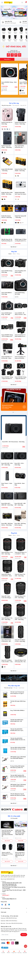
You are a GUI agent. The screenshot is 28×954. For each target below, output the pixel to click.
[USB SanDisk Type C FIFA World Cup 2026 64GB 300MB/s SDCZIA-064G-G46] (5, 760)
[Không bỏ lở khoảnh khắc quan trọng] (14, 395)
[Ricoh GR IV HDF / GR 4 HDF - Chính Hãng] (7, 455)
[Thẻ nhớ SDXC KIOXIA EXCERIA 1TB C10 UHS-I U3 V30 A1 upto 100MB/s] (5, 750)
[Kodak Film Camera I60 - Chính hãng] (20, 208)
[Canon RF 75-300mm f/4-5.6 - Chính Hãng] (20, 632)
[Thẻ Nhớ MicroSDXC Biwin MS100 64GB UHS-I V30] (5, 723)
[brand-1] (6, 809)
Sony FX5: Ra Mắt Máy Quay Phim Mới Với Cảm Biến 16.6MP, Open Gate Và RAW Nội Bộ (7, 833)
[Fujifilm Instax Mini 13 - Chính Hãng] (7, 114)
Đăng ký (24, 934)
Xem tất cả (13, 246)
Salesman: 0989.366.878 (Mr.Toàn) (9, 918)
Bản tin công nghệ (14, 816)
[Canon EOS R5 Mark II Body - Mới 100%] (7, 305)
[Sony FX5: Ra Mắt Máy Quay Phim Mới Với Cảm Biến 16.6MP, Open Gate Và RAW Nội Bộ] (7, 824)
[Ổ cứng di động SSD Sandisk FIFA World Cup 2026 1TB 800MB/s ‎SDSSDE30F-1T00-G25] (5, 769)
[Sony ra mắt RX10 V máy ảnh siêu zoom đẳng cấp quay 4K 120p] (20, 847)
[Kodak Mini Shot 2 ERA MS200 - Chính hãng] (20, 161)
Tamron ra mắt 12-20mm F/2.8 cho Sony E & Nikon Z (7, 854)
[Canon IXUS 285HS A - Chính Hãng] (7, 284)
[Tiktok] (5, 905)
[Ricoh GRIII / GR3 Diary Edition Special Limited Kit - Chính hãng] (20, 515)
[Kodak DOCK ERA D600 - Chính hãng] (7, 161)
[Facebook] (2, 904)
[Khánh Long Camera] (8, 2)
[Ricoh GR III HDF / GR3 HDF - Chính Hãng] (20, 495)
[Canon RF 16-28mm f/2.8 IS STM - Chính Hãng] (7, 566)
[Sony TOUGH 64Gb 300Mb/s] (5, 713)
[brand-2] (17, 809)
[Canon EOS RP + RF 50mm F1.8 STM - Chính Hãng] (20, 305)
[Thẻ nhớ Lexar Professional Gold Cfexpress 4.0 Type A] (5, 695)
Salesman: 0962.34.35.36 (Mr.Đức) (9, 920)
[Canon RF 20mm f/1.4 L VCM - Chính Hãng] (20, 610)
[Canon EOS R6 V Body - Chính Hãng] (7, 263)
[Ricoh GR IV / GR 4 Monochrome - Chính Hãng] (14, 428)
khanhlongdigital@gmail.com (9, 898)
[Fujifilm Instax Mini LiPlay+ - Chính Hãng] (7, 138)
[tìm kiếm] (22, 2)
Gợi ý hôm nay (14, 103)
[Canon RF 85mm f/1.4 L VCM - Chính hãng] (7, 544)
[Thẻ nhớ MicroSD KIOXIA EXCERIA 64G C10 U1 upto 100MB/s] (5, 732)
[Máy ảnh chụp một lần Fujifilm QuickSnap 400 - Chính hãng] (7, 231)
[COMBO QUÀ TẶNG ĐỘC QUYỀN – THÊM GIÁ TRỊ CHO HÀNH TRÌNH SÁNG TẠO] (20, 824)
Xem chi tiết (7, 840)
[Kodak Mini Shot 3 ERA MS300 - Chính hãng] (7, 184)
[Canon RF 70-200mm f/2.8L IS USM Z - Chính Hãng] (7, 652)
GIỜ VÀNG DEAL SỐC (16, 46)
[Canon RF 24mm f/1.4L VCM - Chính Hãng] (7, 610)
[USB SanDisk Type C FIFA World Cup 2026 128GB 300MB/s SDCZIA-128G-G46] (5, 787)
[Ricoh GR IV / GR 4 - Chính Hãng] (20, 455)
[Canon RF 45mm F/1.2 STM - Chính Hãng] (20, 588)
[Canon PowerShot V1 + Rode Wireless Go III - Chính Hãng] (20, 327)
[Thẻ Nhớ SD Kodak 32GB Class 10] (5, 704)
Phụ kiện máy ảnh (14, 685)
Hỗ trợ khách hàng (5, 908)
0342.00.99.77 (5, 895)
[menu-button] (2, 2)
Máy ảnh (14, 251)
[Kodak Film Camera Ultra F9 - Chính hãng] (7, 208)
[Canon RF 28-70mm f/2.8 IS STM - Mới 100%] (7, 632)
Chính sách (3, 912)
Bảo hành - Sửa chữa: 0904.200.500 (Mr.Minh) (11, 923)
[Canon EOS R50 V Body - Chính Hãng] (9, 72)
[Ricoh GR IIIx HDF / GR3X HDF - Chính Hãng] (7, 495)
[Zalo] (9, 904)
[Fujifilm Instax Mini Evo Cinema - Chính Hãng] (20, 114)
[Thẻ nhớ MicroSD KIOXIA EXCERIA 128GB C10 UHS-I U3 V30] (5, 741)
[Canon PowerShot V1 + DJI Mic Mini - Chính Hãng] (7, 348)
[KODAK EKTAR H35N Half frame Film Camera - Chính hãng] (20, 184)
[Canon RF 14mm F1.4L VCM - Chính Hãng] (20, 566)
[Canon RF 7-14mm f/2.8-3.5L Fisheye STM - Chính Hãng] (7, 588)
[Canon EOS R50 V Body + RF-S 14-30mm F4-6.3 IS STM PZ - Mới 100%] (7, 327)
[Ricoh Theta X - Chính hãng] (7, 475)
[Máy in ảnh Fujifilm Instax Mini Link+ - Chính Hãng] (20, 138)
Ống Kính (14, 533)
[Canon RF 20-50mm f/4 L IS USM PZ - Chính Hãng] (20, 544)
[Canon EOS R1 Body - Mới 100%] (20, 284)
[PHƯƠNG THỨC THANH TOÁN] (14, 943)
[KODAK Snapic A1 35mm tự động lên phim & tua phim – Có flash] (20, 231)
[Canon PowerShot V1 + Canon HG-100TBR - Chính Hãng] (20, 348)
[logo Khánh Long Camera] (14, 872)
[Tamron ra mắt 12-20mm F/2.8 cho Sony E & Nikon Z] (7, 847)
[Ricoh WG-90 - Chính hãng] (20, 475)
